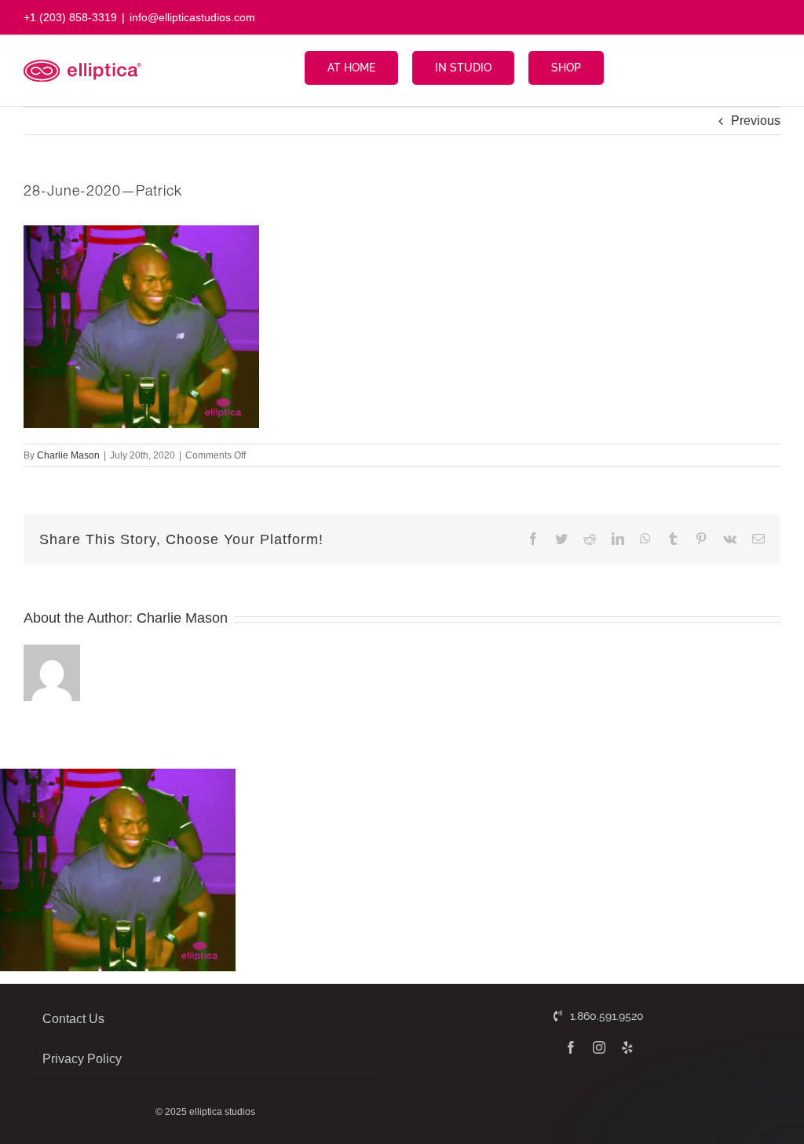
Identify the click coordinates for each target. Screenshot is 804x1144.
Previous (755, 120)
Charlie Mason (68, 455)
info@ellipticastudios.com (192, 17)
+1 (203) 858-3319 (70, 17)
